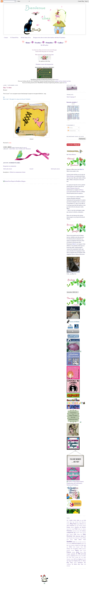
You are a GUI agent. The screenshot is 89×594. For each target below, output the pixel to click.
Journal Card (83, 543)
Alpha (78, 520)
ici (43, 54)
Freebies (38, 43)
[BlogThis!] (6, 147)
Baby (71, 522)
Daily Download (20, 148)
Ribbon (77, 555)
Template (76, 560)
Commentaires (72, 130)
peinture (73, 552)
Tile (79, 560)
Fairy (84, 538)
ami (80, 520)
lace (67, 545)
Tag (67, 560)
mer (67, 547)
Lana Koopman (72, 545)
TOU (81, 560)
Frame (84, 539)
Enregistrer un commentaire (9, 166)
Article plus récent (7, 169)
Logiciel (76, 545)
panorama (84, 548)
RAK (84, 554)
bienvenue (77, 522)
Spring (80, 559)
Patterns (69, 552)
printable (73, 554)
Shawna (78, 191)
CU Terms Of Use (14, 37)
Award (68, 522)
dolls (67, 537)
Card (76, 529)
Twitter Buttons (72, 154)
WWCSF (68, 566)
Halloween (74, 543)
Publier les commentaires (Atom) (17, 172)
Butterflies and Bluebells (80, 527)
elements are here (67, 81)
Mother (70, 547)
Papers (77, 550)
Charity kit (80, 529)
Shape (85, 557)
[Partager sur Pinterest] (10, 147)
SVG (85, 559)
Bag (73, 522)
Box (75, 525)
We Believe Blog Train (77, 564)
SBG (70, 557)
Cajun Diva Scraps (70, 529)
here (53, 54)
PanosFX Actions (70, 550)
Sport (77, 559)
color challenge (83, 530)
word (85, 564)
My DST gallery (44, 45)
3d (67, 520)
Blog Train (73, 524)
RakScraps (69, 555)
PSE (79, 554)
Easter (74, 537)
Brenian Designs (82, 525)
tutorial (75, 562)
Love (80, 545)
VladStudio (69, 564)
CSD (75, 534)
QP (82, 554)
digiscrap (78, 536)
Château (84, 529)
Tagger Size (70, 560)
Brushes (72, 527)
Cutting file (79, 534)
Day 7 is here (7, 87)
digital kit (83, 536)
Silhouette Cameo (70, 559)
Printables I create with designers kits (44, 64)
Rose (85, 555)
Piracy (81, 552)
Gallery (60, 43)
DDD (74, 536)
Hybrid (79, 543)
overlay (80, 548)
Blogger (78, 523)
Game (74, 541)
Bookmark (72, 525)
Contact (6, 37)
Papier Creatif (83, 550)
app (82, 520)
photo (77, 552)
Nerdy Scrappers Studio (78, 547)
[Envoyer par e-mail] (4, 147)
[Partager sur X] (7, 147)
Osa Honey (75, 548)
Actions (74, 520)
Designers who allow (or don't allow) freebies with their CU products (49, 37)
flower (80, 539)
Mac (82, 545)
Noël (85, 547)
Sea (82, 557)
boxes (78, 525)
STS (83, 559)
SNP (75, 559)
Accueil (31, 169)
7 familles (70, 520)
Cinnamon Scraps (76, 530)
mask (85, 545)
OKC (72, 548)
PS (76, 554)
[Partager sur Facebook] (9, 147)
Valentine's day (82, 562)
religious (73, 555)
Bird (80, 522)
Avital (84, 520)
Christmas (12, 148)
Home (28, 43)
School (73, 557)
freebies (28, 148)
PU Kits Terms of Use (26, 37)
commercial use (71, 532)
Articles (71, 127)
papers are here (58, 81)
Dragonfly (70, 537)
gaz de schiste (79, 541)
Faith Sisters (70, 539)
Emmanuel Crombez (79, 537)
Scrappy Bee (78, 557)
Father (75, 539)
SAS (67, 557)
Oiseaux (68, 548)
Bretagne (68, 527)
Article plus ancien (55, 169)
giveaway (84, 541)
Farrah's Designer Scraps (72, 188)
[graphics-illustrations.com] (73, 508)
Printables (49, 43)
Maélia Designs (70, 176)
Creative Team (79, 532)
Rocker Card (81, 555)
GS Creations (69, 543)
